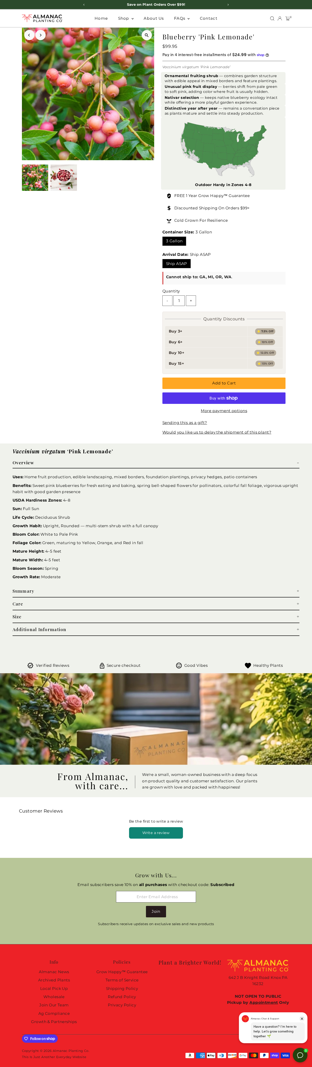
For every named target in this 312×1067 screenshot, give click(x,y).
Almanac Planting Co (71, 1051)
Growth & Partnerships (54, 1021)
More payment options (224, 410)
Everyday (63, 1057)
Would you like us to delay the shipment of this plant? (216, 432)
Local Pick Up (54, 988)
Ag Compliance (54, 1013)
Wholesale (54, 996)
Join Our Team (54, 1005)
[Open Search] (272, 18)
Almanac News (54, 972)
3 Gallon (174, 241)
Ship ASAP (176, 263)
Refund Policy (122, 996)
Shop (124, 18)
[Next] (40, 35)
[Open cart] (287, 18)
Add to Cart (224, 383)
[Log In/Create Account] (280, 18)
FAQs (180, 18)
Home (101, 18)
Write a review (156, 833)
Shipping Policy (122, 988)
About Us (154, 18)
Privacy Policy (122, 1005)
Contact (208, 18)
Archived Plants (54, 980)
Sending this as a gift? (184, 423)
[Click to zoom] (147, 35)
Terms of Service (122, 980)
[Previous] (29, 35)
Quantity (171, 291)
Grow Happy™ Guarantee (224, 195)
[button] (156, 462)
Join (156, 911)
